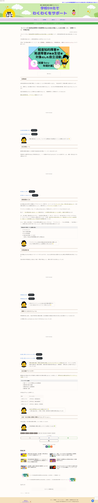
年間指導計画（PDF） (23, 294)
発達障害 (36, 433)
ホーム (51, 499)
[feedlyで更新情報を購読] (49, 447)
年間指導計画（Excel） (24, 298)
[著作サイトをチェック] (47, 447)
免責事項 (67, 499)
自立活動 (27, 433)
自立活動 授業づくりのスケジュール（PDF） (27, 354)
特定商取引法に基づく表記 (74, 499)
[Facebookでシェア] (49, 438)
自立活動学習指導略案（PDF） (25, 130)
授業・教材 (23, 433)
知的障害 (32, 433)
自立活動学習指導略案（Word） (25, 134)
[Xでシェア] (30, 438)
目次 (48, 73)
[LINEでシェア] (68, 438)
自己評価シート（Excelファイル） (25, 195)
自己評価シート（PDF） (24, 191)
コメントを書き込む (49, 489)
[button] (49, 441)
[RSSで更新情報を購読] (51, 447)
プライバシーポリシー (61, 499)
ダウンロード (34, 130)
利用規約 (55, 499)
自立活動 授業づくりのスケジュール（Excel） (28, 358)
